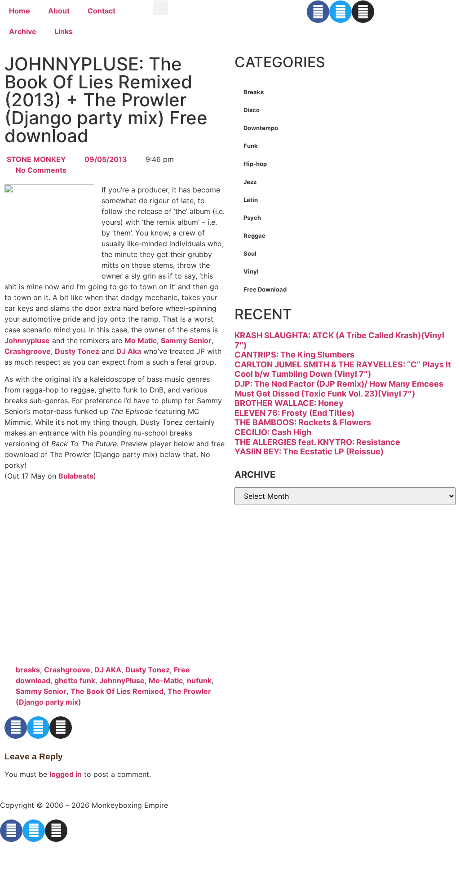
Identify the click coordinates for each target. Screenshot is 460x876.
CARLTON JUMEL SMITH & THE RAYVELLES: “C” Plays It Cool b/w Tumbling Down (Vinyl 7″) (342, 369)
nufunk (199, 680)
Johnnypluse (27, 340)
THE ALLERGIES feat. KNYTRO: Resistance (317, 442)
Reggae (254, 235)
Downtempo (260, 127)
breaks (28, 669)
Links (63, 31)
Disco (251, 109)
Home (19, 10)
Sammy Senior (186, 340)
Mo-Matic (166, 680)
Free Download (265, 289)
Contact (101, 10)
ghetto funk (74, 680)
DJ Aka (128, 351)
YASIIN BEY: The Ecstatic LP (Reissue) (309, 451)
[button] (160, 7)
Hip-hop (255, 163)
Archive (22, 31)
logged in (65, 774)
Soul (250, 253)
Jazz (250, 181)
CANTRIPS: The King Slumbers (294, 354)
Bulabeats (75, 475)
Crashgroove (27, 351)
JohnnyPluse (122, 680)
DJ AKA (107, 669)
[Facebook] (318, 11)
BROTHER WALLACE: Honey (289, 403)
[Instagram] (363, 11)
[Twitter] (340, 11)
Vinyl (251, 271)
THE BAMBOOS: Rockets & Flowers (302, 422)
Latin (250, 199)
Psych (252, 217)
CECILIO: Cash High (272, 432)
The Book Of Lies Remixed (117, 691)
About (59, 10)
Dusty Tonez (77, 351)
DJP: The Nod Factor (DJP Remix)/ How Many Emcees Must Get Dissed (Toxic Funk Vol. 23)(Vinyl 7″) (338, 388)
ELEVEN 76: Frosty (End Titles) (294, 413)
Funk (250, 145)
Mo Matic (140, 340)
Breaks (253, 92)
